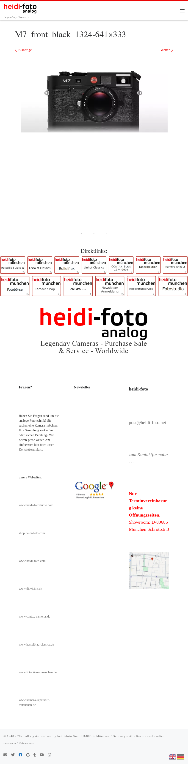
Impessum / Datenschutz (18, 743)
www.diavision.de (30, 588)
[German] (181, 756)
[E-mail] (5, 755)
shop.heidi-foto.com (32, 533)
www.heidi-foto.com (32, 561)
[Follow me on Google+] (28, 755)
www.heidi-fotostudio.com (36, 505)
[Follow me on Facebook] (20, 755)
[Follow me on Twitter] (13, 755)
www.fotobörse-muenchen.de (38, 672)
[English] (173, 756)
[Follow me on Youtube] (42, 755)
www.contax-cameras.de (34, 616)
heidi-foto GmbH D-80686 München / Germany (91, 736)
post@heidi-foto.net (147, 422)
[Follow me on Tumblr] (34, 755)
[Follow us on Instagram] (49, 755)
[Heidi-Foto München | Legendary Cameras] (20, 7)
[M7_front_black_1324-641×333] (94, 94)
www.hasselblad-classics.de (36, 644)
